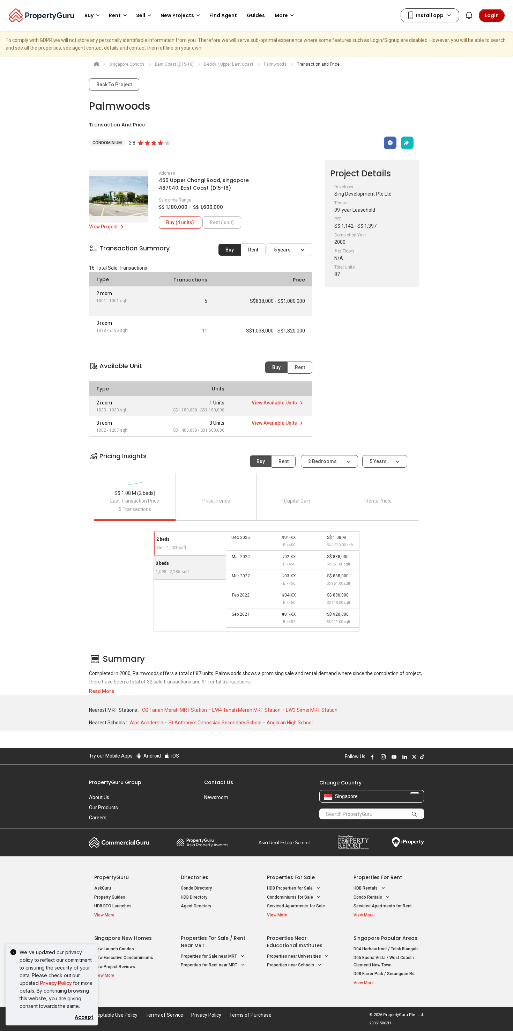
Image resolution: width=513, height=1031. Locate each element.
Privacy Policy (56, 983)
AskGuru (102, 888)
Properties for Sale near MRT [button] (209, 956)
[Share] (407, 143)
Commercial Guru (119, 842)
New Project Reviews (114, 966)
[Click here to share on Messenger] (390, 143)
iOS (174, 756)
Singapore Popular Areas (385, 938)
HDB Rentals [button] (366, 888)
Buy (229, 250)
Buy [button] (89, 15)
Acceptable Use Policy (113, 1015)
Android (151, 756)
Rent (253, 250)
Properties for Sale (291, 877)
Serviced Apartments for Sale (296, 906)
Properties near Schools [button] (291, 965)
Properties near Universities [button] (294, 956)
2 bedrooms (323, 461)
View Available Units (275, 402)
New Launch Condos (114, 948)
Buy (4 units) (180, 222)
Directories (194, 877)
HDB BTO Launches (113, 906)
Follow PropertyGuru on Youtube (393, 757)
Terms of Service (164, 1015)
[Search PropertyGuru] (414, 814)
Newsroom (216, 797)
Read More (101, 691)
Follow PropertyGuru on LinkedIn (404, 757)
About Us (99, 797)
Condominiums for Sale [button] (290, 897)
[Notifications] (469, 15)
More (281, 15)
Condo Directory (196, 888)
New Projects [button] (177, 15)
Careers (97, 817)
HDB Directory (194, 897)
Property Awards (202, 842)
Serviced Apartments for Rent (383, 906)
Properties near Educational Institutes (294, 942)
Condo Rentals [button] (368, 897)
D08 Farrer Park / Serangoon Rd (384, 973)
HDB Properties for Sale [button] (290, 888)
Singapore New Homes (123, 938)
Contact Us (218, 782)
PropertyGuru (111, 877)
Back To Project (114, 84)
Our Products (103, 807)
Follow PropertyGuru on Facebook (371, 757)
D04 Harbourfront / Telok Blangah (386, 948)
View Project (104, 226)
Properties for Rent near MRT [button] (209, 965)
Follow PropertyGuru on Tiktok (421, 757)
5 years (283, 250)
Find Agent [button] (223, 15)
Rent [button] (115, 15)
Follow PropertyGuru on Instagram (382, 757)
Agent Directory (196, 906)
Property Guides (109, 897)
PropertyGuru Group (115, 782)
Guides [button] (256, 15)
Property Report (353, 842)
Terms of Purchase (250, 1015)
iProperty (408, 842)
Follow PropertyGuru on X (413, 757)
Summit (284, 842)
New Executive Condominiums (123, 957)
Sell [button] (140, 15)
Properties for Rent (378, 877)
